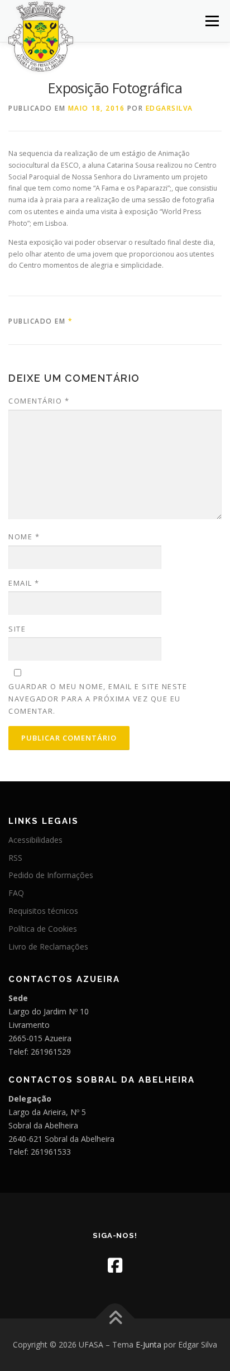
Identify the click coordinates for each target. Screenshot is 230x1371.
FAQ (16, 893)
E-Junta (148, 1344)
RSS (15, 857)
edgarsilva (169, 108)
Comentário (38, 401)
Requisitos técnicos (43, 910)
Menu (211, 21)
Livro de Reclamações (48, 946)
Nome (24, 537)
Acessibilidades (35, 839)
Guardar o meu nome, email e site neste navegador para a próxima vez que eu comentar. (97, 698)
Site (17, 629)
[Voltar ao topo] (115, 1319)
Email (24, 583)
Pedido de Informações (50, 875)
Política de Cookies (42, 928)
